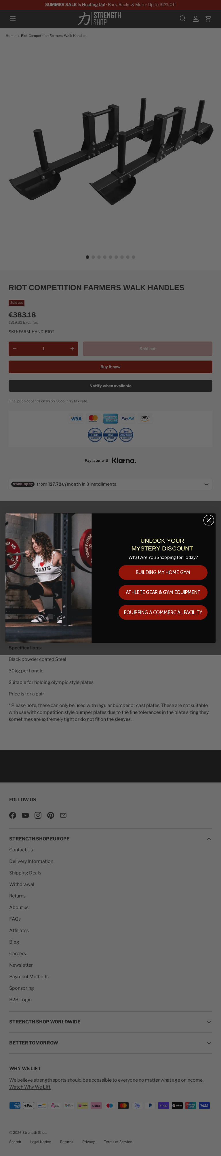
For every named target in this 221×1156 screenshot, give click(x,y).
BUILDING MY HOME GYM (163, 572)
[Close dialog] (209, 520)
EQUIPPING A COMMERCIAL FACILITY (163, 612)
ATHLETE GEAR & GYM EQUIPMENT (163, 592)
